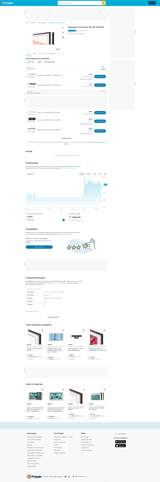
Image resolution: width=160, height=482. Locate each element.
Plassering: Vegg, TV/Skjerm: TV (77, 33)
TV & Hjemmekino (42, 22)
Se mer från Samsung (32, 311)
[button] (63, 27)
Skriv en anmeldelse (82, 30)
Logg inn (152, 3)
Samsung (46, 295)
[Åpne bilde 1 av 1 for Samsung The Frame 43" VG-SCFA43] (43, 38)
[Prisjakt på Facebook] (65, 476)
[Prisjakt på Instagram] (69, 476)
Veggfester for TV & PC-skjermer (56, 22)
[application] (66, 193)
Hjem (27, 22)
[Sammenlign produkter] (63, 37)
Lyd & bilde (33, 22)
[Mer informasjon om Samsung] (57, 49)
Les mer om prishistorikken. (68, 168)
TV (44, 304)
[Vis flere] (27, 76)
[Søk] (103, 3)
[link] (35, 344)
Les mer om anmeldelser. (65, 234)
